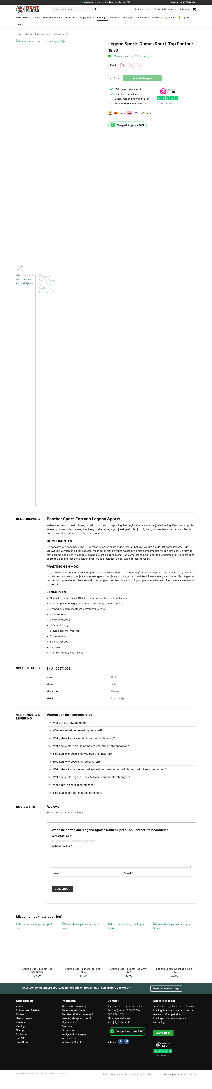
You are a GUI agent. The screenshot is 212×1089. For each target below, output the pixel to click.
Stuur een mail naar (119, 1018)
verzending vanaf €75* (132, 98)
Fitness (114, 17)
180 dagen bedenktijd (74, 1006)
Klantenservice (141, 9)
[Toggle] (50, 723)
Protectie (70, 17)
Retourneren (69, 1030)
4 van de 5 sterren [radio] (76, 841)
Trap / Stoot (86, 17)
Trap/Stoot (22, 1042)
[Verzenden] (96, 9)
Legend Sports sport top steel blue (83, 970)
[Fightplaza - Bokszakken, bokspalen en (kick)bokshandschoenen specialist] (31, 9)
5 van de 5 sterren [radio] (89, 841)
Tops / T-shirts (61, 34)
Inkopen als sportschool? (76, 1018)
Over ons (67, 1026)
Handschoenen (51, 17)
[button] (20, 268)
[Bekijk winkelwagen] (194, 9)
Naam (56, 873)
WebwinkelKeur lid (72, 1042)
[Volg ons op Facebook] (120, 1041)
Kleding (101, 17)
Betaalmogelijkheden (74, 1010)
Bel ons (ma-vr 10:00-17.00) (124, 1010)
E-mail (128, 873)
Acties (19, 1006)
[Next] (98, 155)
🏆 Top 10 (183, 17)
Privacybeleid (48, 1073)
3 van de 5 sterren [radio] (66, 841)
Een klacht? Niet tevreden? (77, 1014)
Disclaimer (62, 1073)
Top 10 (20, 1038)
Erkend (130, 103)
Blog (19, 24)
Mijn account (69, 1022)
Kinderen (142, 17)
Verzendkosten (70, 1038)
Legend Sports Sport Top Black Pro (174, 970)
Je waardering (61, 835)
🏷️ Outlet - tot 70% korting (183, 2)
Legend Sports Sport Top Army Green (128, 970)
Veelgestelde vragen (164, 9)
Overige (127, 17)
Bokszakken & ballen (27, 17)
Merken (156, 17)
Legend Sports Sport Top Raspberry (37, 970)
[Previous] (21, 155)
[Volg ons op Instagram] (126, 1041)
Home (18, 34)
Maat (113, 65)
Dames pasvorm (42, 34)
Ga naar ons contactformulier (125, 1006)
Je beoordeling (62, 845)
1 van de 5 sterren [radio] (52, 841)
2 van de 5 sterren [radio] (58, 841)
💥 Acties (170, 17)
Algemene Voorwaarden (27, 1073)
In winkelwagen (142, 78)
